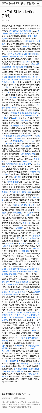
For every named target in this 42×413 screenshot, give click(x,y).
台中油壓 (10, 284)
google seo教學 (12, 108)
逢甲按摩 (18, 138)
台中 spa (9, 87)
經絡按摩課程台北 (16, 31)
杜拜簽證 (36, 317)
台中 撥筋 (14, 315)
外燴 (7, 92)
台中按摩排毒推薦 (16, 269)
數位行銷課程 (12, 67)
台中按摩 (10, 54)
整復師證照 (27, 31)
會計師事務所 (17, 141)
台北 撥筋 (31, 346)
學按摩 (22, 126)
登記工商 (23, 56)
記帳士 (15, 294)
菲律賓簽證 (15, 77)
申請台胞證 (15, 126)
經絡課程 (19, 228)
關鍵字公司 (22, 67)
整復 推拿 (5, 282)
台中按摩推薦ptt (14, 79)
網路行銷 (27, 54)
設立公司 (26, 62)
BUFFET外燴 (7, 351)
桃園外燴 (5, 56)
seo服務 (26, 46)
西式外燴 (18, 346)
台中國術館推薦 (25, 192)
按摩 (33, 64)
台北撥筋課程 (35, 172)
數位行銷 (5, 376)
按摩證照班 (18, 369)
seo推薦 (5, 174)
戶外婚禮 (5, 118)
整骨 (28, 215)
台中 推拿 (30, 141)
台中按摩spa (12, 82)
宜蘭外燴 (29, 317)
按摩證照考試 (12, 182)
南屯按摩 (25, 251)
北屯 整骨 (34, 79)
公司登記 (27, 164)
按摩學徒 (5, 320)
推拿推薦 (36, 236)
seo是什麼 (16, 118)
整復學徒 (5, 274)
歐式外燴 (19, 164)
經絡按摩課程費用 (28, 154)
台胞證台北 (24, 113)
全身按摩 (30, 213)
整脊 (29, 36)
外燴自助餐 (8, 136)
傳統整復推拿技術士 (32, 115)
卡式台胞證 (23, 271)
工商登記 (10, 317)
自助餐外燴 (19, 54)
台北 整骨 (12, 97)
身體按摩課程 (26, 146)
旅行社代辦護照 (17, 371)
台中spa (35, 271)
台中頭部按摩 (25, 136)
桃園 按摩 (35, 54)
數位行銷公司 (28, 369)
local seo (32, 364)
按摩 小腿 (26, 223)
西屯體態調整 (14, 56)
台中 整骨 (18, 177)
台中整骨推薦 (14, 33)
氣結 (17, 282)
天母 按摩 (22, 243)
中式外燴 (15, 205)
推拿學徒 (33, 312)
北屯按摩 (23, 33)
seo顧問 (34, 330)
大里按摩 (9, 143)
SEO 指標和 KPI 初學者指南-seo (21, 3)
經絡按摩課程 (11, 164)
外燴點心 (32, 348)
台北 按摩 (19, 338)
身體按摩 (9, 294)
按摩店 (15, 271)
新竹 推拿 (9, 243)
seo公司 (26, 269)
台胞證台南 (25, 79)
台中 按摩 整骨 (24, 315)
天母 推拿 (25, 364)
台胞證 (9, 271)
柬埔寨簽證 (15, 113)
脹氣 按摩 (21, 292)
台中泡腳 (25, 312)
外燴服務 (16, 136)
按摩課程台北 (13, 361)
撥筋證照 (5, 341)
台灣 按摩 (28, 41)
